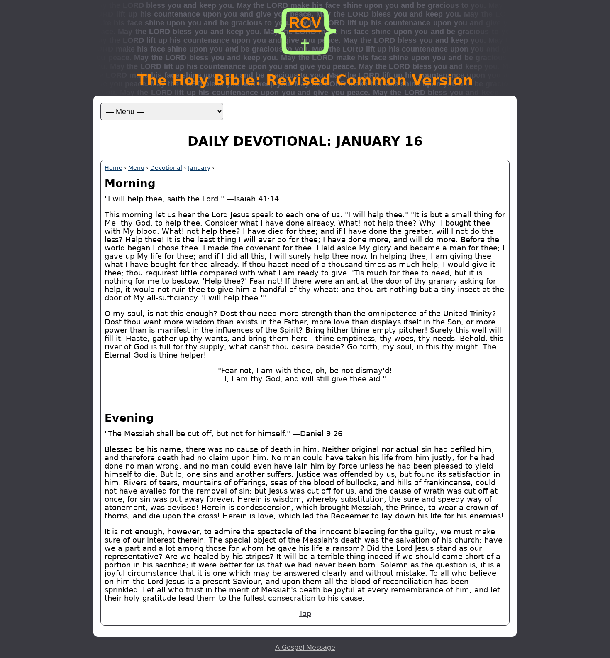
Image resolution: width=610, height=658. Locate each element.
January (199, 167)
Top (305, 613)
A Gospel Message (305, 647)
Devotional (166, 167)
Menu (136, 167)
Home (113, 167)
